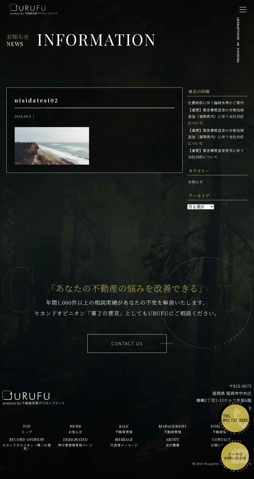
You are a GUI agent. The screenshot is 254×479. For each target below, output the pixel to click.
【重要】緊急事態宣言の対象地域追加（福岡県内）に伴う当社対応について (216, 116)
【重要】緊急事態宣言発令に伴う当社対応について (216, 153)
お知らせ (195, 181)
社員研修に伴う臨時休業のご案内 (216, 102)
